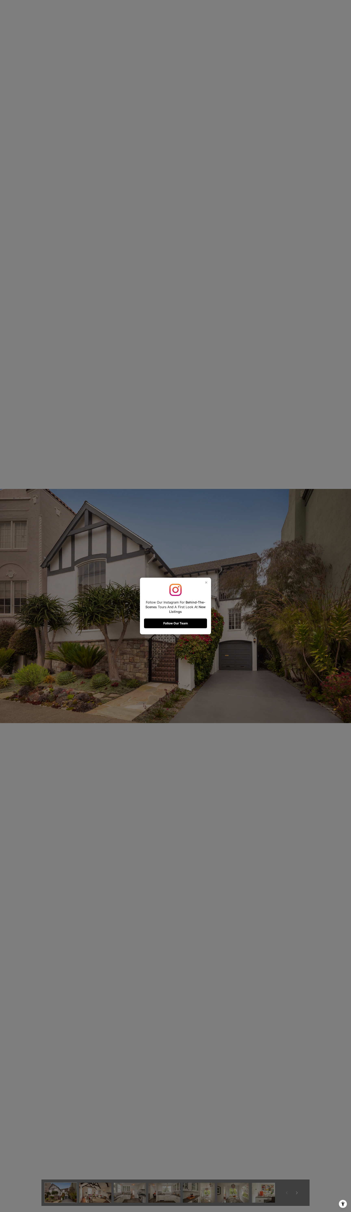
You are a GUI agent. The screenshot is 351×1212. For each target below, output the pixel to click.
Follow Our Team (175, 623)
